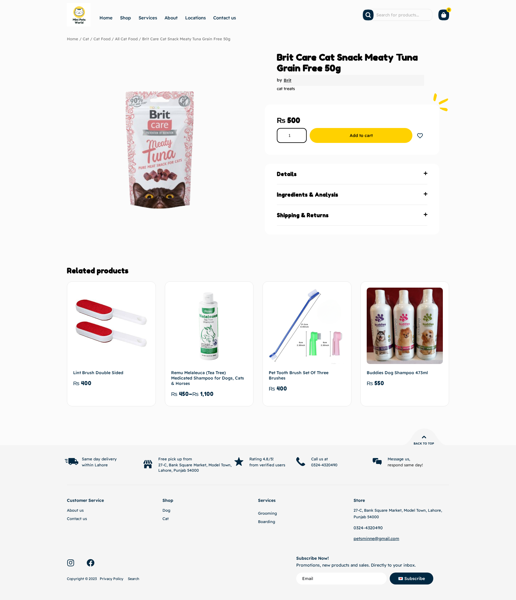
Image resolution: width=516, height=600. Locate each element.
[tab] (352, 174)
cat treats (286, 88)
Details (287, 174)
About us (75, 510)
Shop (125, 18)
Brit (287, 80)
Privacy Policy (111, 578)
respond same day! (405, 464)
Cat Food (101, 38)
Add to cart (361, 135)
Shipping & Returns (302, 215)
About (171, 18)
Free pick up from (175, 458)
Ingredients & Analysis (307, 194)
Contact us (224, 18)
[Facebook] (90, 562)
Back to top (424, 443)
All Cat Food (126, 38)
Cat (86, 38)
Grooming (267, 513)
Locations (195, 18)
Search (133, 578)
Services (148, 18)
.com (394, 538)
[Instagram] (70, 562)
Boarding (266, 521)
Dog (166, 510)
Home (106, 18)
